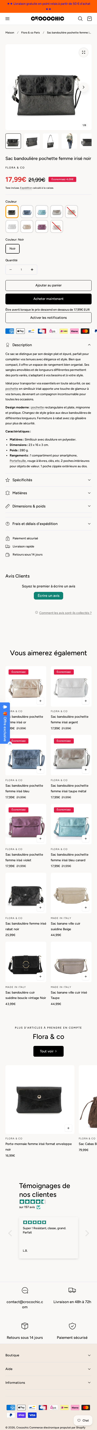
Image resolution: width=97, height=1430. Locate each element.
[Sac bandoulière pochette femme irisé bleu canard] (71, 824)
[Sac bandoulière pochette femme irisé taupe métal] (71, 755)
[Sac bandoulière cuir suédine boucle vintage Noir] (25, 962)
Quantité (11, 260)
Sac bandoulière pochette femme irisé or (24, 719)
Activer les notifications (48, 318)
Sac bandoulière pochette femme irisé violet (24, 857)
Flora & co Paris (30, 32)
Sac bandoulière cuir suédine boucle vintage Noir (25, 995)
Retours (18, 554)
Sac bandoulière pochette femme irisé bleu (24, 788)
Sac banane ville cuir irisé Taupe (69, 995)
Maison (9, 32)
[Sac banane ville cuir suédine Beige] (71, 893)
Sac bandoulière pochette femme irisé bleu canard (69, 857)
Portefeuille (18, 461)
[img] (51, 1202)
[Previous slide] (13, 87)
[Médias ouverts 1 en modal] (83, 52)
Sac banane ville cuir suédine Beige (65, 926)
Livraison (19, 546)
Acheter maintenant (48, 299)
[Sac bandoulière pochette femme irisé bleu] (25, 755)
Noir (12, 248)
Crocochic (22, 1427)
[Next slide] (83, 87)
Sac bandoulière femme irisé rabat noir (25, 926)
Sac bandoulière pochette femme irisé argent (69, 719)
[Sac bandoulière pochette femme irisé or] (25, 686)
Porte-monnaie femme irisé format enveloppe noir (38, 1146)
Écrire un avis (48, 595)
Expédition (26, 187)
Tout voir (46, 1051)
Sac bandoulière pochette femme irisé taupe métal (69, 788)
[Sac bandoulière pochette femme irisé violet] (25, 824)
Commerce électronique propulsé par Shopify (57, 1427)
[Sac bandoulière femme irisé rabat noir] (25, 893)
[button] (7, 19)
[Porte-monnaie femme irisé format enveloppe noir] (39, 1099)
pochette (11, 388)
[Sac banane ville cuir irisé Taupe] (71, 962)
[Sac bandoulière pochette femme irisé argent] (71, 686)
